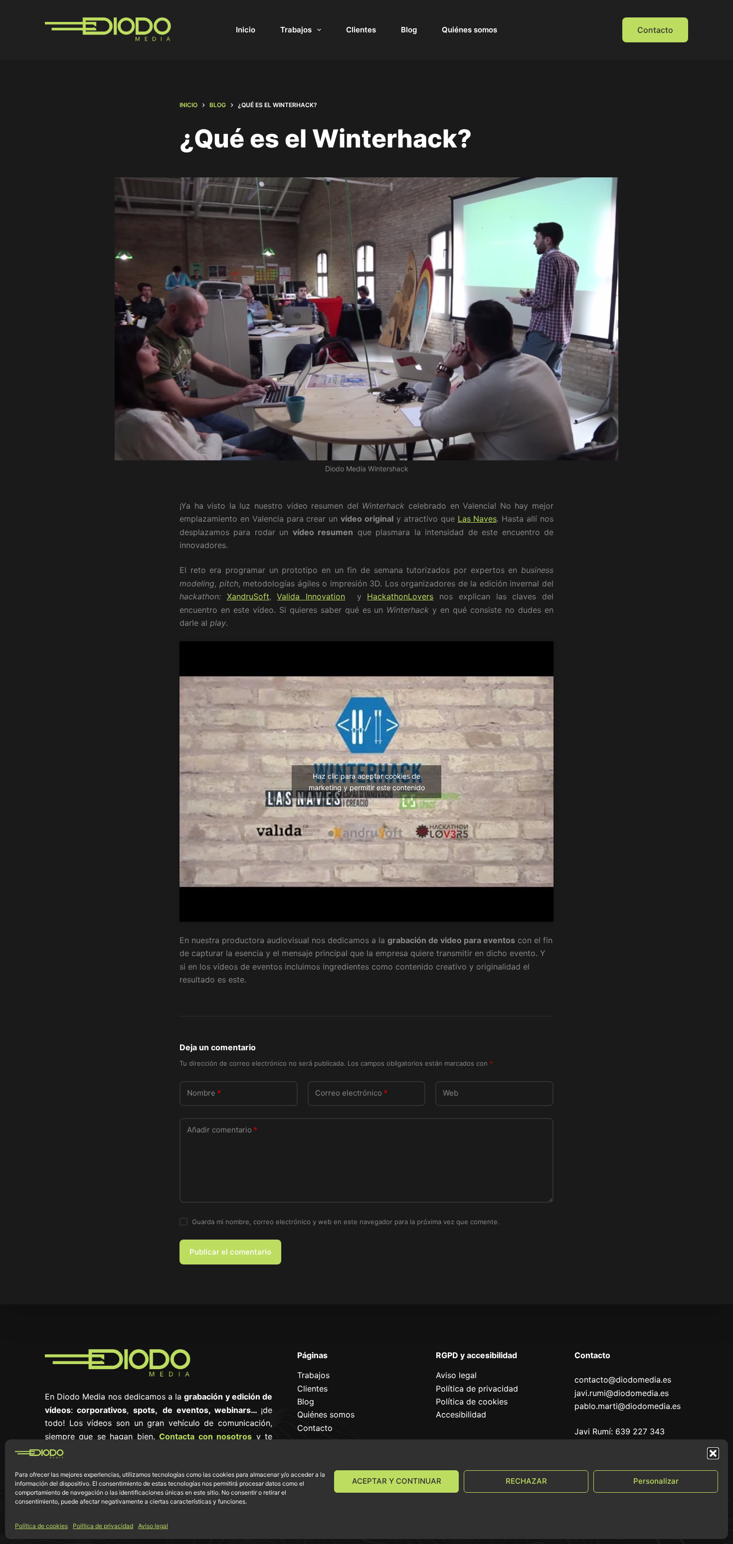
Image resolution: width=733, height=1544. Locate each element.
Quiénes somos (469, 29)
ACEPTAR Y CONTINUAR (396, 1481)
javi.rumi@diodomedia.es (621, 1393)
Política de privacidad (103, 1526)
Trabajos (296, 29)
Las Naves (477, 519)
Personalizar (656, 1481)
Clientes (361, 29)
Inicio (245, 29)
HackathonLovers (400, 596)
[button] (713, 1453)
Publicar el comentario (230, 1252)
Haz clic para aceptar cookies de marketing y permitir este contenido (367, 782)
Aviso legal (153, 1526)
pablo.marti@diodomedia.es (627, 1406)
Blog (409, 29)
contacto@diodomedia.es (622, 1380)
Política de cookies (41, 1526)
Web (450, 1093)
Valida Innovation (311, 596)
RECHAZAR (526, 1481)
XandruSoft (248, 596)
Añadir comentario (222, 1129)
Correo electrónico (351, 1093)
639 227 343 (640, 1431)
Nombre (204, 1093)
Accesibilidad (461, 1414)
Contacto (655, 30)
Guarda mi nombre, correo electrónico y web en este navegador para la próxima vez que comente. (346, 1222)
